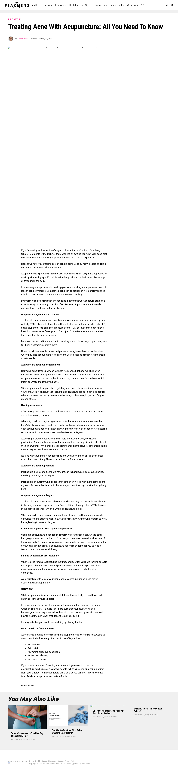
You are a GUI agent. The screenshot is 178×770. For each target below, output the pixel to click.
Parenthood (116, 5)
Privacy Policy (70, 761)
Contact (60, 761)
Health (34, 5)
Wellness (131, 5)
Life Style (85, 5)
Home (31, 761)
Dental (72, 5)
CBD (143, 5)
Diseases (59, 5)
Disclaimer (52, 761)
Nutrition (100, 5)
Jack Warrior (23, 39)
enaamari (14, 739)
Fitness (46, 5)
